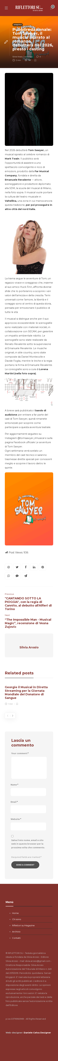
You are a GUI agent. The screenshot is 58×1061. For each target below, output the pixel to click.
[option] (29, 695)
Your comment (20, 753)
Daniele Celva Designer (37, 1032)
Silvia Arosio (17, 57)
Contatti (16, 938)
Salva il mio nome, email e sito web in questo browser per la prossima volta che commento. (28, 844)
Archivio (16, 931)
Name (14, 784)
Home (15, 913)
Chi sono (16, 919)
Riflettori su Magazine (23, 925)
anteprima (18, 24)
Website (16, 819)
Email (14, 802)
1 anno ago (28, 57)
